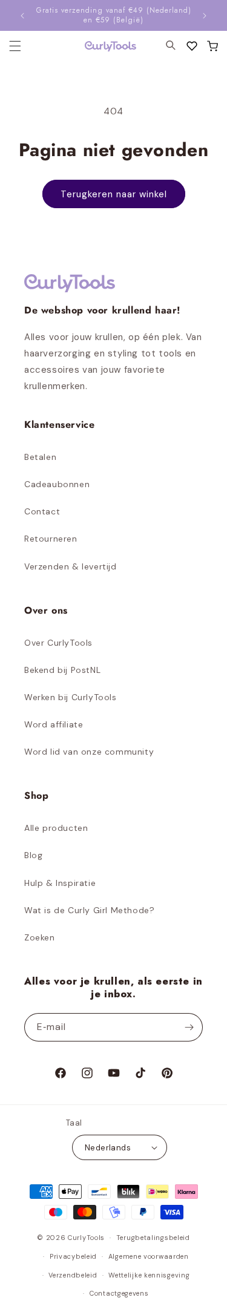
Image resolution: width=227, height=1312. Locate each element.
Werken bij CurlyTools (70, 697)
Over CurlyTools (58, 642)
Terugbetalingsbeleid (153, 1237)
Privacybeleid (73, 1256)
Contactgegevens (119, 1293)
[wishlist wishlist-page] (191, 46)
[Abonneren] (189, 1027)
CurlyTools (86, 1237)
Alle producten (56, 827)
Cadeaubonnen (57, 484)
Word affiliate (53, 724)
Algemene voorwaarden (148, 1256)
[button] (212, 46)
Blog (33, 855)
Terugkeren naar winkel (114, 194)
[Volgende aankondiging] (204, 15)
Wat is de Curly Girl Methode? (89, 910)
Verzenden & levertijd (70, 566)
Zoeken (39, 937)
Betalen (40, 456)
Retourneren (50, 538)
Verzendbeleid (72, 1275)
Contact (42, 511)
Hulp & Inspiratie (60, 882)
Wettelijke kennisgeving (148, 1275)
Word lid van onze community (89, 751)
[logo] (103, 46)
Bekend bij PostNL (62, 669)
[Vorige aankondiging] (22, 15)
